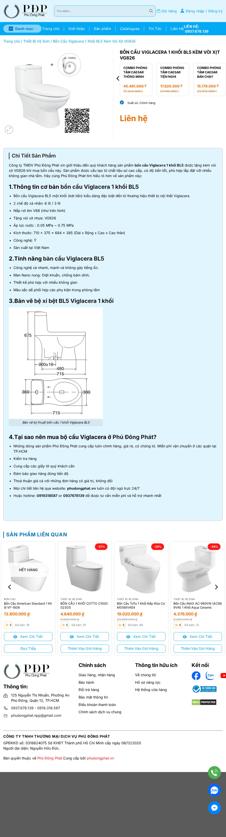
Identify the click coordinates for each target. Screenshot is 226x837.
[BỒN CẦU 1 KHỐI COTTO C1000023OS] (85, 568)
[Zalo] (214, 790)
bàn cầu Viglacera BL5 (73, 258)
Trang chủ (50, 28)
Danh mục (24, 28)
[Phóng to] (9, 129)
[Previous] (118, 78)
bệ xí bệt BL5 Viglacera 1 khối (73, 300)
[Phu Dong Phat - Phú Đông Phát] (25, 11)
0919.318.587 (48, 708)
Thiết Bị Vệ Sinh (36, 41)
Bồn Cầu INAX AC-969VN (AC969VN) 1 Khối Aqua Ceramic (197, 605)
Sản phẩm (102, 28)
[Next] (216, 587)
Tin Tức (155, 28)
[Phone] (214, 772)
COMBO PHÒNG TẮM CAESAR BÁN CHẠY (196, 72)
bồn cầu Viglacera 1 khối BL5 (159, 165)
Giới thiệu (76, 28)
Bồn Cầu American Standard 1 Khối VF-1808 (28, 605)
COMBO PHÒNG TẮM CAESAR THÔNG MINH (122, 72)
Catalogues (129, 28)
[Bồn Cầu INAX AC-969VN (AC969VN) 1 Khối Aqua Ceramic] (198, 568)
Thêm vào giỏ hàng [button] (85, 648)
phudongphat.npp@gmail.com (36, 715)
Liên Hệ (177, 28)
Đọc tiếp (28, 648)
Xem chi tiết (31, 636)
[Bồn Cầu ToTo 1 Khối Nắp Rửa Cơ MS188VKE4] (141, 568)
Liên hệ (133, 118)
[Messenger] (214, 808)
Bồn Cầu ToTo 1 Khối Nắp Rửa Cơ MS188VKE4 (141, 605)
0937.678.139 (22, 708)
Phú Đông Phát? (134, 436)
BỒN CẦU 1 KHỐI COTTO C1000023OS (84, 605)
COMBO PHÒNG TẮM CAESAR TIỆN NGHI (159, 72)
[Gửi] (151, 11)
